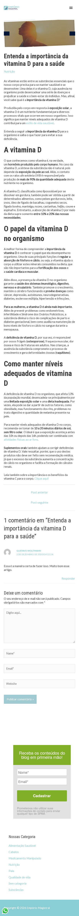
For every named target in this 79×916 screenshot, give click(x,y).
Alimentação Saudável (22, 845)
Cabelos (14, 852)
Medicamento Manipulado (25, 858)
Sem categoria (17, 883)
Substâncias (16, 889)
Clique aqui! (42, 478)
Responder (68, 578)
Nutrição (9, 71)
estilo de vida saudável (40, 123)
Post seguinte (39, 502)
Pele (11, 871)
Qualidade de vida (19, 877)
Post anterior (39, 492)
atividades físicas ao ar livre (21, 439)
